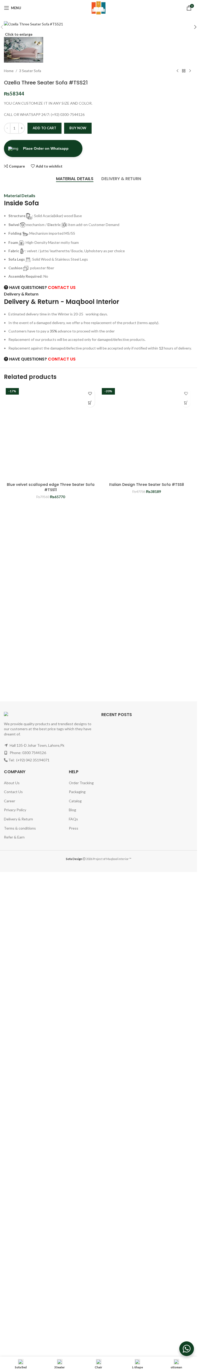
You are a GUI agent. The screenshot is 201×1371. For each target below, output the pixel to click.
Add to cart (44, 128)
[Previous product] (177, 71)
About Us (12, 783)
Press (73, 828)
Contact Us (13, 791)
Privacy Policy (15, 810)
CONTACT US (62, 287)
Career (9, 801)
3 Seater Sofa (30, 70)
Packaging (77, 791)
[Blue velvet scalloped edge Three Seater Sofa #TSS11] (50, 433)
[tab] (74, 178)
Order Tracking (81, 783)
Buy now (77, 128)
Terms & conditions (20, 828)
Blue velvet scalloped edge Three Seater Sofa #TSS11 (50, 487)
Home (9, 70)
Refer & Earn (14, 837)
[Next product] (190, 71)
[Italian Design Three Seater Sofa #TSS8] (146, 433)
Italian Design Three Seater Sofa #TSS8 (146, 484)
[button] (195, 27)
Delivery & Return (18, 819)
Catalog (75, 801)
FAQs (73, 819)
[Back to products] (184, 71)
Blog (72, 810)
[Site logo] (99, 7)
